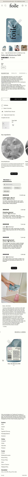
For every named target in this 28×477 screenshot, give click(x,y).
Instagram (3, 441)
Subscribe (3, 445)
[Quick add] (3, 360)
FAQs (2, 462)
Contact (3, 453)
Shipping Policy (4, 466)
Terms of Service (5, 464)
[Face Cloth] (6, 124)
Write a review (14, 173)
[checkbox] (6, 191)
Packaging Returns (5, 433)
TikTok (2, 443)
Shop (2, 424)
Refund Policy (4, 457)
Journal (3, 426)
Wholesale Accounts (5, 455)
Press (2, 429)
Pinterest (3, 448)
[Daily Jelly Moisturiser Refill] (14, 348)
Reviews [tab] (7, 180)
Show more (14, 268)
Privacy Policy (4, 460)
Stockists (3, 436)
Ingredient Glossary (5, 431)
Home (2, 52)
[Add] (13, 125)
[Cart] (25, 6)
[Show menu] (2, 6)
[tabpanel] (14, 227)
